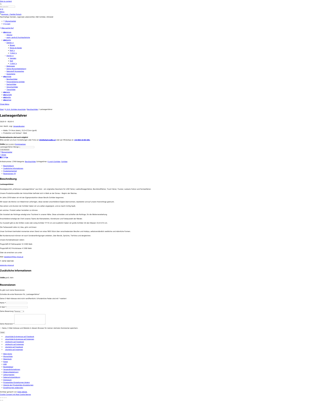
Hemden (13, 58)
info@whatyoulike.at (47, 140)
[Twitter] (1, 157)
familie (7, 97)
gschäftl (7, 95)
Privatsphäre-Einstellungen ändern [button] (16, 382)
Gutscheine (10, 74)
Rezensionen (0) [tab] (9, 174)
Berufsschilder (11, 79)
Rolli (11, 61)
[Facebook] (3, 157)
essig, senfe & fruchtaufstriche (18, 37)
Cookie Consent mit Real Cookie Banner (15, 394)
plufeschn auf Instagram (14, 344)
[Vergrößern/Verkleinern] (0, 397)
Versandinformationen (11, 369)
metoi (6, 92)
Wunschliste (8, 356)
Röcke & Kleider (16, 48)
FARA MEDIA (22, 392)
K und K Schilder (54, 162)
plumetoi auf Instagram (14, 350)
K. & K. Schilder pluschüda (15, 109)
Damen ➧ (10, 43)
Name (3, 303)
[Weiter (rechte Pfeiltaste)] (2, 400)
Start (2, 109)
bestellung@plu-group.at (13, 257)
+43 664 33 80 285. (82, 140)
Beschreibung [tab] (8, 166)
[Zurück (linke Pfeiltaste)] (0, 400)
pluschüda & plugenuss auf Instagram (19, 339)
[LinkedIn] (7, 157)
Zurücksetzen (20, 144)
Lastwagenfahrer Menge (9, 147)
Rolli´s (12, 50)
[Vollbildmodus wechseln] (2, 397)
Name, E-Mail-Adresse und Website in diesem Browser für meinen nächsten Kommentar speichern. (40, 328)
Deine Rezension (7, 324)
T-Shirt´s (13, 53)
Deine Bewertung (7, 311)
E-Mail (3, 307)
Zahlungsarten (8, 375)
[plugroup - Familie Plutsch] (10, 14)
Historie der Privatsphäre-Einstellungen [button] (18, 385)
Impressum (7, 380)
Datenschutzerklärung (11, 377)
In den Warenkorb (5, 149)
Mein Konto (7, 354)
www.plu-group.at (7, 265)
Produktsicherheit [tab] (10, 171)
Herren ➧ (10, 56)
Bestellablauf (8, 367)
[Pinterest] (5, 157)
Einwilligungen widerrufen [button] (13, 388)
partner (7, 100)
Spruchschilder (12, 87)
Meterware (10, 66)
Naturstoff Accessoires (15, 71)
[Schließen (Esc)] (6, 397)
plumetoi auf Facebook (14, 347)
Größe (2, 144)
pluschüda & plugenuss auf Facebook (19, 337)
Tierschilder (11, 90)
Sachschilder (11, 84)
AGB (5, 364)
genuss (7, 32)
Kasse (5, 362)
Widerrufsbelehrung (10, 372)
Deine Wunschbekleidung (16, 69)
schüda (7, 76)
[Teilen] (4, 397)
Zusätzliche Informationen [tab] (13, 168)
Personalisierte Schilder (15, 82)
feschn (7, 40)
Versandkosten (19, 126)
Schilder (64, 162)
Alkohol (9, 35)
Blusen (12, 45)
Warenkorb (7, 359)
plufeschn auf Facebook (14, 342)
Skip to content (6, 1)
